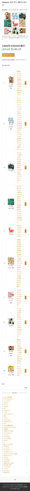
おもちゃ (6, 402)
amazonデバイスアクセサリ (10, 427)
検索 (3, 384)
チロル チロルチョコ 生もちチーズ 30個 (19, 371)
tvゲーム (6, 404)
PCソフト (6, 457)
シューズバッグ (7, 401)
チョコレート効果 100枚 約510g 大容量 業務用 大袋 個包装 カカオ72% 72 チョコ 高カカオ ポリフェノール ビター (19, 167)
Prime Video (7, 461)
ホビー (5, 423)
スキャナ (6, 468)
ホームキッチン (7, 410)
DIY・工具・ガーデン (8, 451)
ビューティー (7, 434)
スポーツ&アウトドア (8, 399)
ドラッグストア (7, 436)
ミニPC (5, 412)
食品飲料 (6, 429)
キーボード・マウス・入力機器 (10, 453)
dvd (4, 408)
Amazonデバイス (8, 455)
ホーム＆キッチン (8, 449)
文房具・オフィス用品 (9, 463)
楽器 (5, 416)
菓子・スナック (9, 55)
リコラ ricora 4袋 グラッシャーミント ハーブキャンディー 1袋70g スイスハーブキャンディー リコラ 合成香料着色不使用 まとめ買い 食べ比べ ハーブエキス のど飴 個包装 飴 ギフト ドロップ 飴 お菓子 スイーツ (19, 123)
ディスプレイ (7, 470)
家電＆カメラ (7, 472)
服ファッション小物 (8, 444)
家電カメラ (6, 446)
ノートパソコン (7, 466)
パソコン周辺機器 (8, 397)
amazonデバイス (8, 421)
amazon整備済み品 (8, 425)
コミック (5, 417)
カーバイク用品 (7, 438)
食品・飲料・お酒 (7, 465)
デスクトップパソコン (8, 414)
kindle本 (6, 406)
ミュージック (6, 448)
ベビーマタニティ (8, 433)
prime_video (7, 419)
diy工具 (5, 440)
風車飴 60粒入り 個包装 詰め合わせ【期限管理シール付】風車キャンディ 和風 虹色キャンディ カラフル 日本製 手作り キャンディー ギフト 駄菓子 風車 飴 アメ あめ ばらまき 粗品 (19, 263)
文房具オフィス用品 (8, 431)
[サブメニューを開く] (27, 399)
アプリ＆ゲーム (7, 459)
